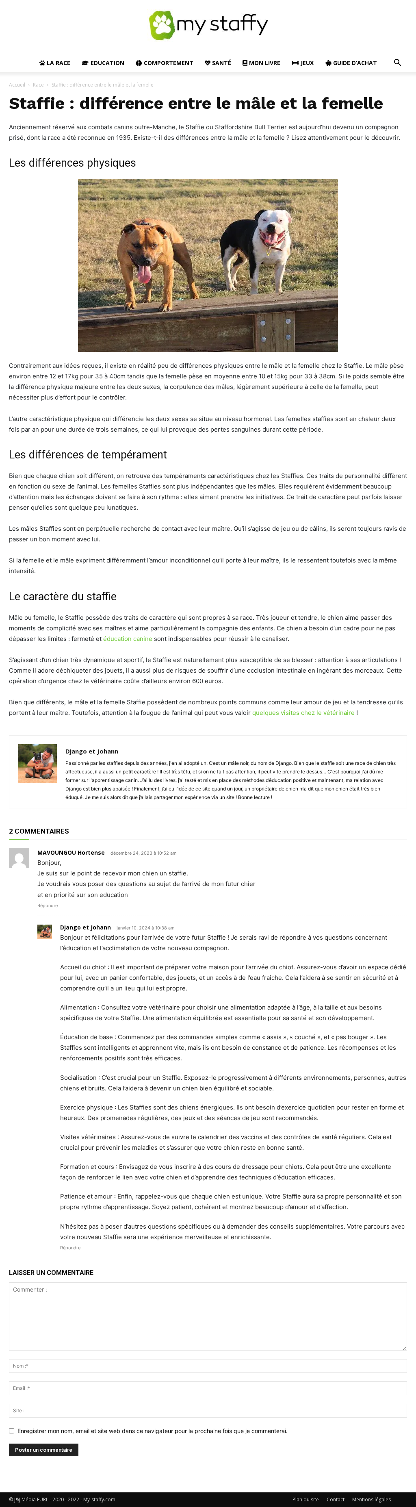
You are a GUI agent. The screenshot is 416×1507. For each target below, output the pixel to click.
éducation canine (127, 639)
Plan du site (305, 1499)
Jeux (306, 63)
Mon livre (263, 63)
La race (57, 63)
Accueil (17, 84)
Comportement (167, 63)
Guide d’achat (354, 63)
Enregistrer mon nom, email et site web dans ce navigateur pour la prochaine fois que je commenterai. (152, 1430)
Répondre (47, 905)
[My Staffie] (208, 27)
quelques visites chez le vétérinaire (303, 713)
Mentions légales (371, 1499)
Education (106, 63)
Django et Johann (91, 751)
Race (38, 84)
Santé (220, 63)
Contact (335, 1499)
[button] (397, 63)
